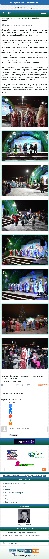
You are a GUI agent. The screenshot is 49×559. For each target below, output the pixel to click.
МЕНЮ (7, 13)
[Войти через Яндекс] (10, 416)
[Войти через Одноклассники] (10, 423)
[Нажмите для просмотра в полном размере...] (25, 129)
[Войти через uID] (10, 405)
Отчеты (8, 490)
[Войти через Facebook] (10, 412)
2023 (12, 18)
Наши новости (9, 385)
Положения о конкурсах (14, 493)
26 (25, 18)
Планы (8, 487)
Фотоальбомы (10, 496)
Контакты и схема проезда (15, 483)
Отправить (13, 435)
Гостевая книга (11, 502)
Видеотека (9, 499)
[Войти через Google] (10, 420)
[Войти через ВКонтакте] (10, 409)
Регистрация (28, 8)
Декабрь (18, 18)
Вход (36, 8)
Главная (4, 18)
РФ (24, 385)
